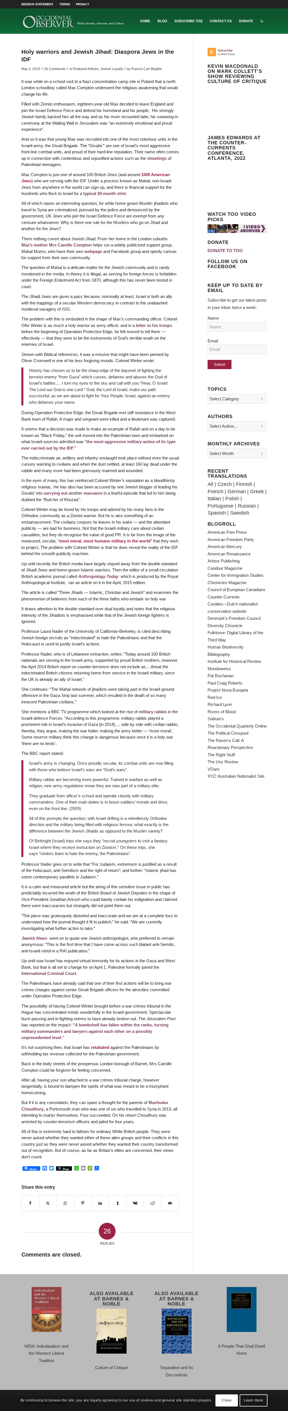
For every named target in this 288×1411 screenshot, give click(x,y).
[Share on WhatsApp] (65, 1203)
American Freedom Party (231, 539)
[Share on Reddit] (152, 1203)
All (210, 484)
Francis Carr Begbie (146, 69)
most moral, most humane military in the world (104, 541)
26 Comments (55, 69)
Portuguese (220, 506)
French (215, 491)
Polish (232, 498)
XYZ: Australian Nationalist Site (236, 776)
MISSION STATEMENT (37, 4)
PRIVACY (82, 4)
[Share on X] (48, 1203)
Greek (257, 491)
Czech (224, 484)
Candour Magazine (225, 568)
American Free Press (227, 532)
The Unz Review (223, 761)
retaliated (100, 1047)
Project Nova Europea (228, 690)
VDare (213, 769)
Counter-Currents (224, 597)
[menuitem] (39, 4)
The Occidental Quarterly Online (237, 726)
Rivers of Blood (222, 711)
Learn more (253, 1400)
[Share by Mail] (170, 1203)
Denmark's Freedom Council (234, 618)
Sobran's (216, 718)
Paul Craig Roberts (225, 683)
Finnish (244, 484)
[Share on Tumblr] (117, 1203)
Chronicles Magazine (227, 582)
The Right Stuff (221, 754)
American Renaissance (229, 553)
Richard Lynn (220, 704)
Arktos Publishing (224, 560)
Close (226, 1400)
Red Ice (215, 697)
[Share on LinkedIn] (100, 1203)
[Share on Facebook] (30, 1203)
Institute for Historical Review (234, 661)
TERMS (64, 4)
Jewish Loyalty (111, 69)
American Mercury (225, 546)
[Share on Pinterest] (82, 1203)
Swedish (239, 513)
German (237, 491)
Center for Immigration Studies (236, 575)
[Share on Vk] (135, 1203)
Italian (214, 498)
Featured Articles (86, 69)
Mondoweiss (219, 668)
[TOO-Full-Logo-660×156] (73, 21)
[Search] (262, 21)
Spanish (217, 513)
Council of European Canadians (237, 589)
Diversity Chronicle (225, 625)
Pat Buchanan (220, 675)
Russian (247, 506)
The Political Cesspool (228, 733)
